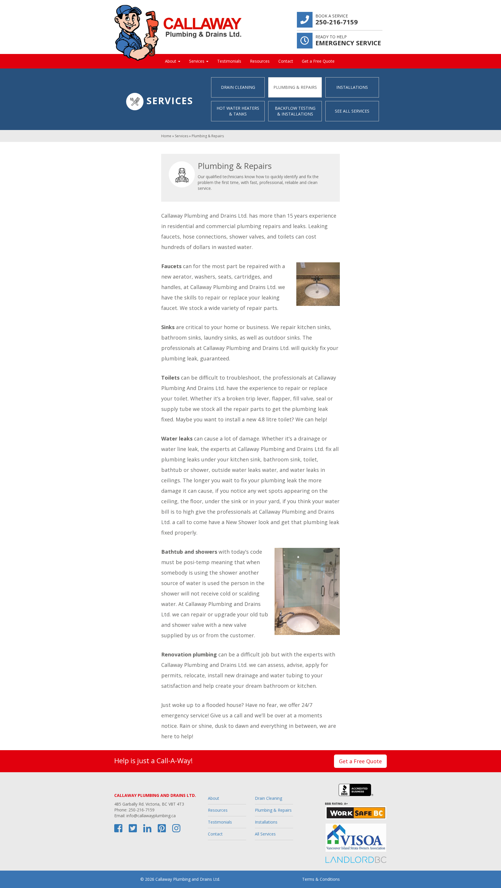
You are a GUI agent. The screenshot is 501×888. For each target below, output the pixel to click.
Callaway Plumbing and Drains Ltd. (187, 879)
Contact (285, 61)
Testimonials (229, 61)
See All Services (352, 111)
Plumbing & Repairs (295, 87)
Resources (260, 61)
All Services (265, 834)
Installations (352, 87)
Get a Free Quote (318, 61)
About (171, 61)
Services (197, 61)
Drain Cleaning (238, 87)
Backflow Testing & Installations (295, 111)
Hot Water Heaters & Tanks (238, 111)
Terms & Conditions (321, 879)
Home (166, 135)
